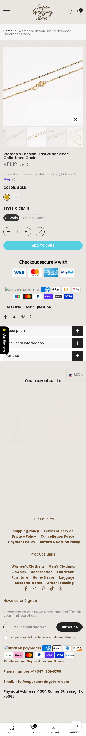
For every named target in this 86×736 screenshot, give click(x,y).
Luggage (67, 577)
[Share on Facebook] (5, 317)
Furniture (19, 577)
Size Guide (12, 307)
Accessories (41, 572)
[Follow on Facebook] (26, 588)
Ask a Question (38, 307)
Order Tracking (60, 583)
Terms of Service (59, 531)
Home (8, 31)
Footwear (65, 572)
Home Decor (44, 577)
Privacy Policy (24, 536)
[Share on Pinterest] (23, 317)
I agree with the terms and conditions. (42, 637)
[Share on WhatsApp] (32, 317)
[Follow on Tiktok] (52, 588)
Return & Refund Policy (60, 542)
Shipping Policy (26, 531)
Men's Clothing (61, 566)
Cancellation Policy (57, 536)
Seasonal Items (28, 583)
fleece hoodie (58, 450)
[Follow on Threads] (60, 588)
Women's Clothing (27, 566)
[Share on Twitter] (14, 317)
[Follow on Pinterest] (43, 588)
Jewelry (19, 572)
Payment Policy (21, 542)
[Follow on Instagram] (34, 588)
